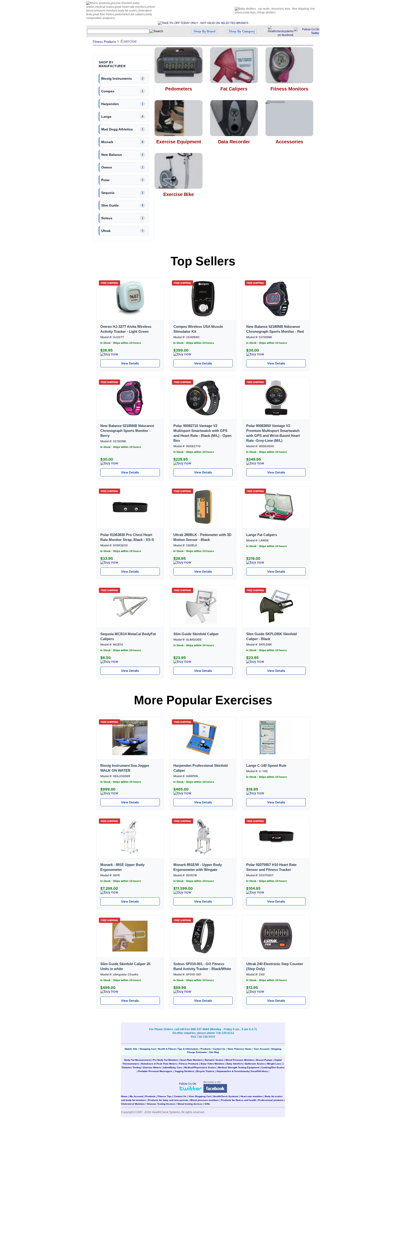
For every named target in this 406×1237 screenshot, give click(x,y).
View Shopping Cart (199, 1096)
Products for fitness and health (238, 1100)
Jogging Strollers (184, 1071)
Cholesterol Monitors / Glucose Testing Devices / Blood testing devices (162, 1104)
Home (248, 1049)
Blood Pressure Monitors (240, 1060)
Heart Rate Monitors (191, 1060)
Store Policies (235, 1049)
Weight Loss (274, 1063)
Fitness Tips (165, 1096)
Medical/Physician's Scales (200, 1067)
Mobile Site (131, 1049)
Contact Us (219, 1049)
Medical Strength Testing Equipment (238, 1067)
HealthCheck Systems (225, 1096)
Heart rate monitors (252, 1096)
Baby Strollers (234, 1063)
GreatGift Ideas (259, 1071)
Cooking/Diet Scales (273, 1067)
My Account (136, 1096)
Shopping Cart (148, 1049)
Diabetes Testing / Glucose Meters (141, 1067)
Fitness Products (189, 1063)
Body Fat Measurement (137, 1060)
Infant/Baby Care (172, 1067)
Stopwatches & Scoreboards (232, 1071)
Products (205, 1049)
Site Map (214, 1052)
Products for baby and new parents (168, 1100)
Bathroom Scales (255, 1063)
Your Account (261, 1049)
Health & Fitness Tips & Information (178, 1049)
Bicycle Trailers (205, 1071)
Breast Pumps (264, 1060)
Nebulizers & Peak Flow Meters (159, 1063)
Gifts (207, 1104)
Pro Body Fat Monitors (165, 1060)
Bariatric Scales (214, 1060)
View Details (130, 363)
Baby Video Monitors (212, 1063)
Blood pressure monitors (204, 1100)
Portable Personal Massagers (155, 1071)
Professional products (271, 1100)
